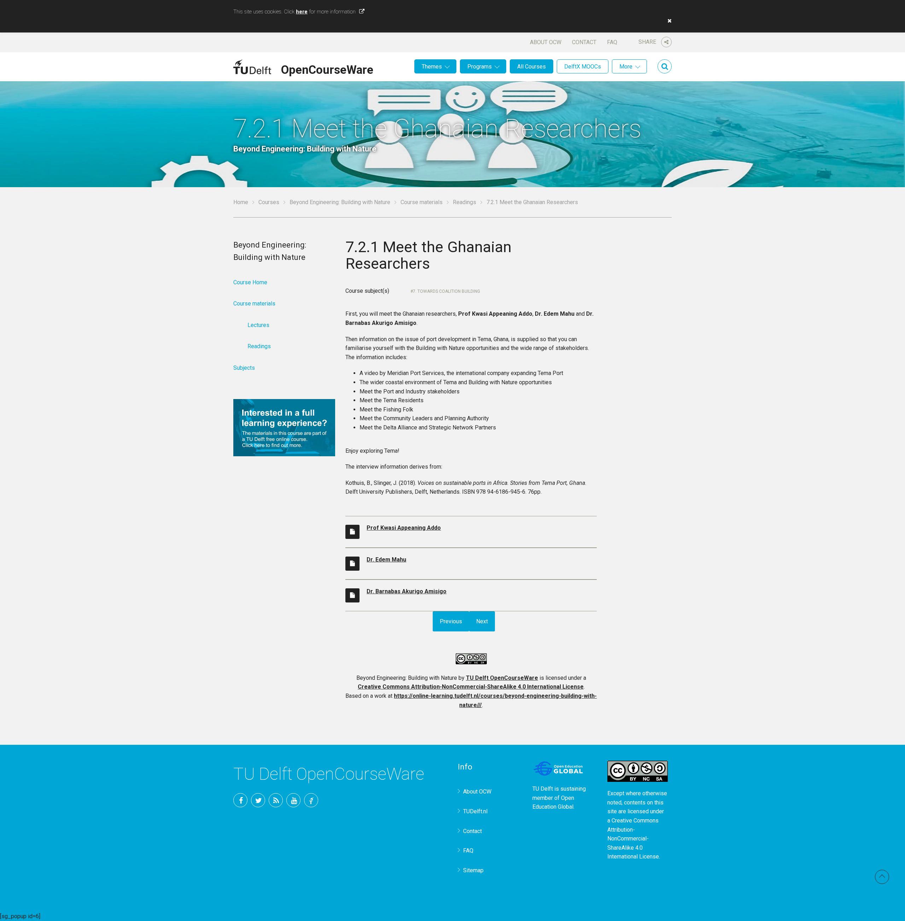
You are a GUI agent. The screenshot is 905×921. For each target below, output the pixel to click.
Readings (464, 202)
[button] (668, 20)
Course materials (422, 202)
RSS (276, 800)
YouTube (293, 800)
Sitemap (473, 870)
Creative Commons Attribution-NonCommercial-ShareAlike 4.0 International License (471, 686)
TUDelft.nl (475, 811)
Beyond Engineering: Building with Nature (340, 202)
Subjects (244, 367)
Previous (451, 621)
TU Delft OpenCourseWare (502, 678)
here (302, 11)
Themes (432, 66)
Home (240, 202)
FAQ (612, 42)
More (625, 66)
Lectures (258, 325)
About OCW (545, 42)
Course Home (250, 282)
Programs (479, 66)
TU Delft (311, 800)
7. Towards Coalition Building (446, 291)
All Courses (531, 66)
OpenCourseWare (327, 68)
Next (482, 621)
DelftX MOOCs (582, 66)
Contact (584, 42)
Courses (268, 202)
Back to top (882, 877)
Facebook (240, 800)
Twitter (258, 800)
